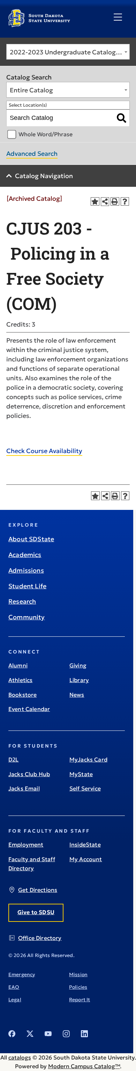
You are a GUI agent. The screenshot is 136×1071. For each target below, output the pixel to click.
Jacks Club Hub (29, 774)
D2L (13, 759)
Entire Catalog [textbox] (31, 90)
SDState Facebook (11, 1033)
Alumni (18, 665)
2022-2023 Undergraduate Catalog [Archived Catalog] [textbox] (69, 52)
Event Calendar (29, 708)
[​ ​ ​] (118, 17)
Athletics (20, 679)
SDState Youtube (48, 1033)
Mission (78, 974)
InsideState (85, 844)
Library (79, 679)
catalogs (19, 1057)
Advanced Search (32, 154)
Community (26, 617)
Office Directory (40, 937)
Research (22, 601)
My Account (85, 859)
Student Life (27, 586)
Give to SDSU (35, 912)
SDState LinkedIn (84, 1033)
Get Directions (37, 889)
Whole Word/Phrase (45, 134)
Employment (26, 844)
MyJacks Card (88, 759)
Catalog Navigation (44, 176)
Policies (78, 987)
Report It (79, 999)
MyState (81, 774)
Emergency (21, 974)
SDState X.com (30, 1033)
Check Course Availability (44, 451)
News (76, 694)
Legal (14, 999)
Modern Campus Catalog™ (84, 1066)
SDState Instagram (66, 1033)
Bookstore (22, 694)
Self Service (85, 788)
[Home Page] (39, 24)
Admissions (26, 570)
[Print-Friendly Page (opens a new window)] (115, 201)
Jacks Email (24, 788)
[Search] (121, 118)
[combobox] (68, 52)
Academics (24, 555)
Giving (77, 665)
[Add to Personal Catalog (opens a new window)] (95, 201)
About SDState (31, 539)
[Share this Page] (105, 201)
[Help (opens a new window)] (125, 201)
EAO (13, 987)
